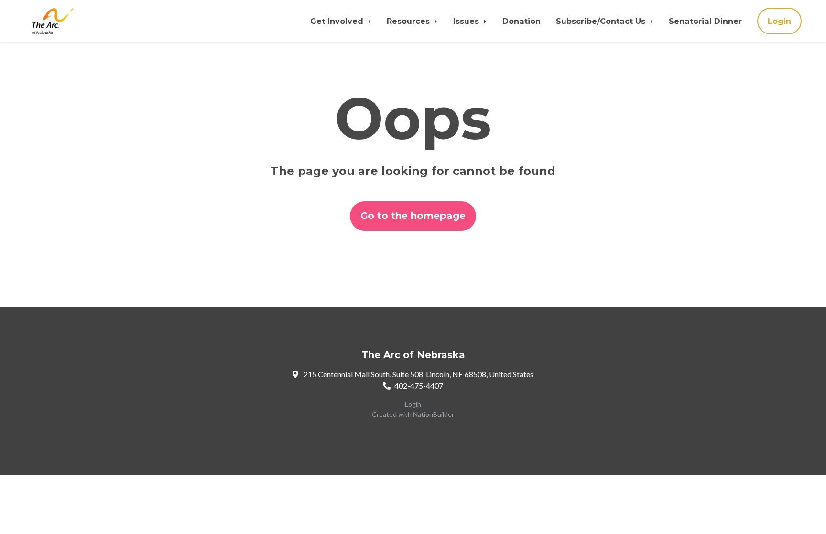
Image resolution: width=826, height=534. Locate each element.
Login (779, 21)
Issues (467, 21)
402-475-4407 (418, 385)
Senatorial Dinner (705, 21)
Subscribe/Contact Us (602, 21)
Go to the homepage (413, 215)
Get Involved (338, 21)
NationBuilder (433, 414)
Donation (521, 21)
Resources (409, 21)
